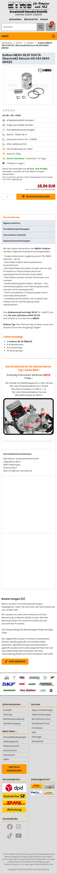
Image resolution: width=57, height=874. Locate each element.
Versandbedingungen (14, 737)
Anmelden (15, 19)
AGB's (6, 759)
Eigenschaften (11, 223)
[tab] (28, 217)
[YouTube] (18, 835)
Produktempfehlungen (16, 229)
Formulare (37, 727)
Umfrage (36, 736)
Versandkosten (49, 189)
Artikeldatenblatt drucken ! (20, 120)
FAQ (34, 732)
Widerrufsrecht (11, 745)
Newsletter (38, 741)
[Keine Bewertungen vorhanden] (8, 110)
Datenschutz (10, 750)
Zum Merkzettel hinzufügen (20, 129)
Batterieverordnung (13, 719)
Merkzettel (31, 19)
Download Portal (40, 723)
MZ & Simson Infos (41, 719)
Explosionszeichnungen (16, 240)
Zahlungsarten (11, 741)
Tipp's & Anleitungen (42, 710)
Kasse (44, 19)
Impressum (9, 754)
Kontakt (7, 710)
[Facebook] (10, 826)
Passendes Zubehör (14, 234)
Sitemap (7, 714)
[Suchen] (40, 27)
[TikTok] (10, 835)
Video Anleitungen (41, 714)
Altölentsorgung (11, 723)
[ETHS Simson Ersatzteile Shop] (28, 8)
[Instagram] (18, 826)
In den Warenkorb (38, 196)
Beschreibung (11, 217)
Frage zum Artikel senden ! (20, 125)
